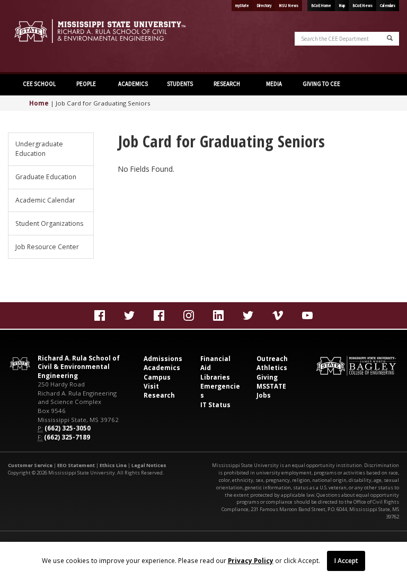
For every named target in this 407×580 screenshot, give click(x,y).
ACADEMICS (133, 83)
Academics (162, 368)
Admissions (163, 359)
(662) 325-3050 (68, 428)
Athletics (271, 368)
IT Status (215, 405)
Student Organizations (49, 223)
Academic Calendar (45, 200)
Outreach (272, 359)
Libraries (215, 377)
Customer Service (30, 465)
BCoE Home (321, 5)
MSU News (288, 5)
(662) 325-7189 (67, 437)
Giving (267, 377)
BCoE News (362, 5)
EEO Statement (76, 465)
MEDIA (274, 83)
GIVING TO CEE (321, 83)
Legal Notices (148, 465)
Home (39, 103)
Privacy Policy (250, 560)
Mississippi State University (34, 37)
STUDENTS (180, 83)
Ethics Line (113, 465)
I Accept (346, 560)
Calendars (387, 5)
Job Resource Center (47, 246)
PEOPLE (86, 83)
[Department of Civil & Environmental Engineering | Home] (102, 31)
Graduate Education (45, 176)
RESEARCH (227, 83)
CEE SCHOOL (39, 83)
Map (342, 5)
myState (242, 5)
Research (159, 395)
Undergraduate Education (39, 148)
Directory (263, 5)
